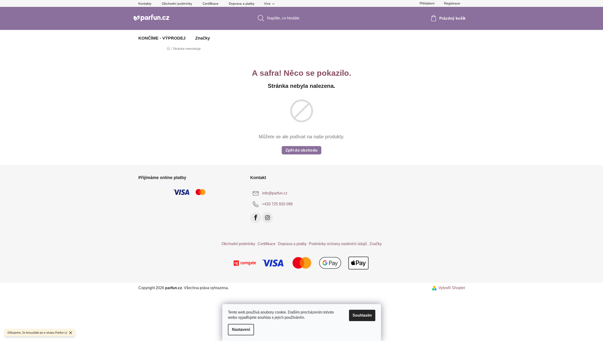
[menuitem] (162, 38)
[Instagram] (267, 217)
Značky (375, 244)
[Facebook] (255, 217)
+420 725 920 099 (277, 204)
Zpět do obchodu (302, 150)
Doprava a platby (241, 3)
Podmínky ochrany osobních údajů (338, 244)
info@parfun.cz (274, 193)
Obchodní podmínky (177, 3)
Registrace (452, 3)
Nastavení (241, 330)
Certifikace (210, 3)
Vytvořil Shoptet (452, 288)
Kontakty (144, 3)
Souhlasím (362, 315)
